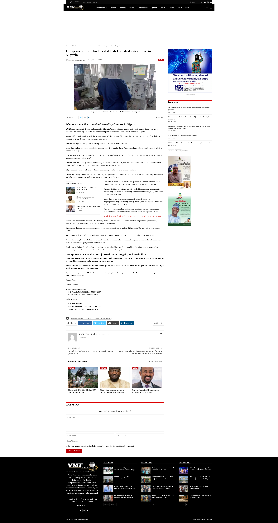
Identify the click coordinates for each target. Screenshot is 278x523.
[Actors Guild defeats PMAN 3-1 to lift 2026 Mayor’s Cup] (146, 498)
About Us (95, 2)
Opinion (154, 8)
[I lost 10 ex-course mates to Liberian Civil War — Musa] (70, 199)
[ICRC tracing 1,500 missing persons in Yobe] (183, 488)
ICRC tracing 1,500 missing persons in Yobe (182, 135)
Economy (122, 8)
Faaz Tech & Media (207, 519)
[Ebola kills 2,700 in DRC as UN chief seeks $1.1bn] (70, 190)
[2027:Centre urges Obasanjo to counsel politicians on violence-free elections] (108, 479)
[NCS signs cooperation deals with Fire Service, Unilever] (146, 470)
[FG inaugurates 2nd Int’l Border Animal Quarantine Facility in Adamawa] (183, 479)
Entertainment (142, 8)
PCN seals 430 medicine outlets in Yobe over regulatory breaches (190, 143)
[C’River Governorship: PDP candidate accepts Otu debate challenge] (108, 488)
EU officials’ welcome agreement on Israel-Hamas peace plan (137, 216)
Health (162, 8)
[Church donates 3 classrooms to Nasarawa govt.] (183, 498)
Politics (113, 8)
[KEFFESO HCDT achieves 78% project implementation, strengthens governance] (146, 479)
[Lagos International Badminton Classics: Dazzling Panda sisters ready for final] (146, 488)
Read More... (82, 506)
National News (101, 8)
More (187, 8)
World (131, 8)
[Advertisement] (139, 27)
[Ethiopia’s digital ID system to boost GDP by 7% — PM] (70, 208)
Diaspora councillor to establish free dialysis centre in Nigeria (91, 318)
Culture (171, 8)
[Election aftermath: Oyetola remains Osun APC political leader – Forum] (108, 498)
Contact (89, 2)
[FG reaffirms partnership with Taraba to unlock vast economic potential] (183, 470)
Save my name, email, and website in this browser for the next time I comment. (101, 446)
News (84, 2)
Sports (179, 8)
